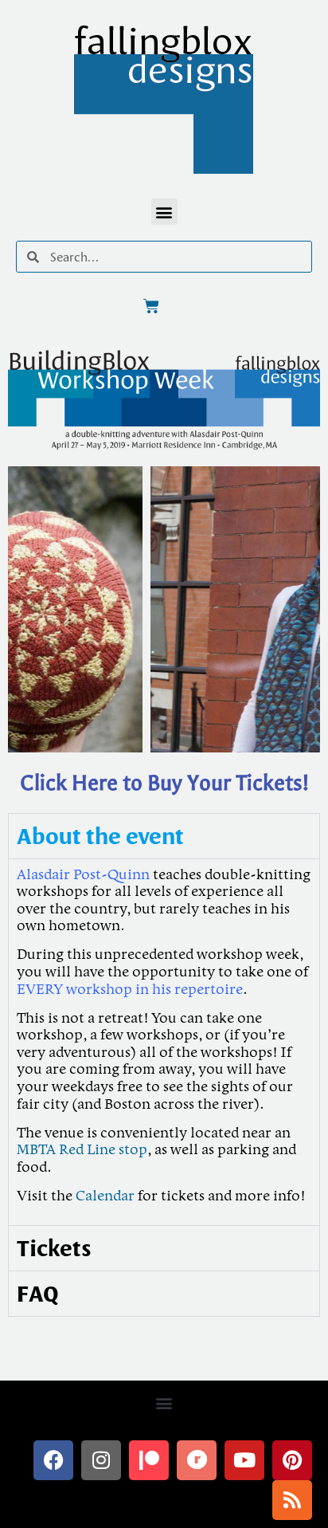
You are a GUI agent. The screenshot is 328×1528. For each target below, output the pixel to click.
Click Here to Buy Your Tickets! (164, 782)
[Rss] (292, 1500)
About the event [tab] (100, 835)
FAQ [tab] (37, 1293)
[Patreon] (149, 1460)
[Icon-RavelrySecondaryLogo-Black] (197, 1460)
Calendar (107, 1196)
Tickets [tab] (54, 1247)
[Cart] (151, 306)
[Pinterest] (292, 1460)
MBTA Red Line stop (82, 1150)
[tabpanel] (164, 1041)
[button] (164, 211)
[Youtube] (244, 1460)
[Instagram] (101, 1460)
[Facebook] (53, 1460)
